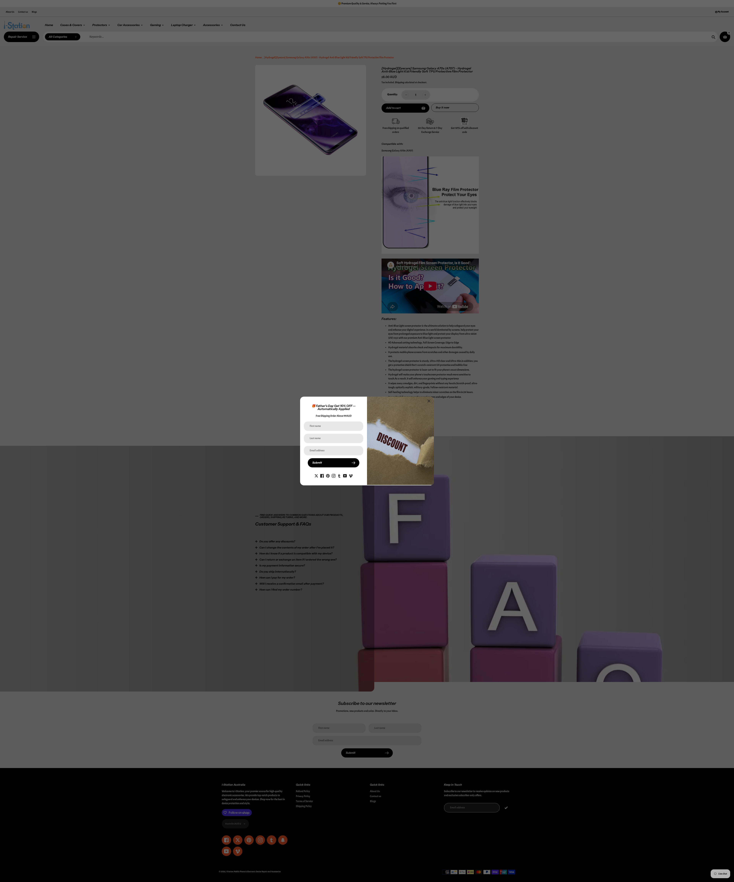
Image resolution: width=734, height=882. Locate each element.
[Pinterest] (328, 475)
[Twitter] (316, 475)
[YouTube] (345, 475)
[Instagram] (333, 475)
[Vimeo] (351, 475)
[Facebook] (322, 475)
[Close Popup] (429, 401)
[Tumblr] (339, 475)
